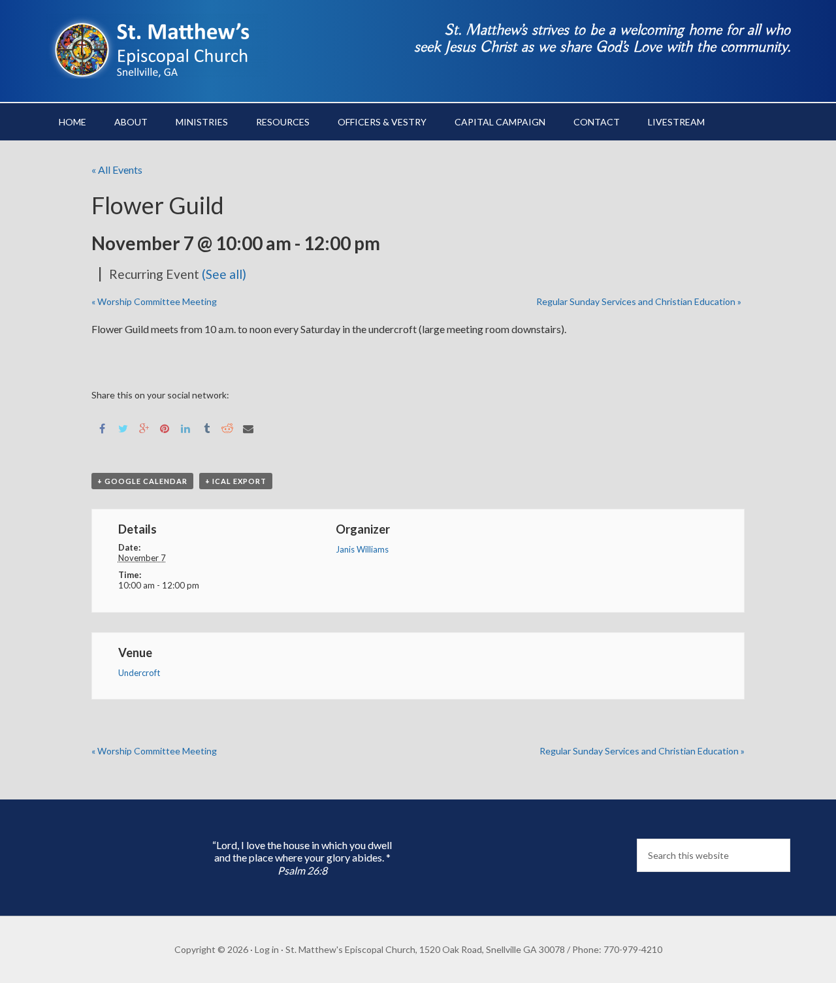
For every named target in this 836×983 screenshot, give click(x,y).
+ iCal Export (235, 481)
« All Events (116, 169)
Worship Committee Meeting (154, 301)
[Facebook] (101, 427)
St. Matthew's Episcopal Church (157, 45)
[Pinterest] (164, 427)
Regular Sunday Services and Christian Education (638, 301)
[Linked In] (185, 427)
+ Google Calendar (142, 481)
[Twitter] (122, 427)
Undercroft (139, 673)
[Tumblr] (206, 427)
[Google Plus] (143, 427)
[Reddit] (227, 427)
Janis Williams (362, 549)
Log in (267, 949)
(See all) (224, 274)
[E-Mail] (248, 427)
